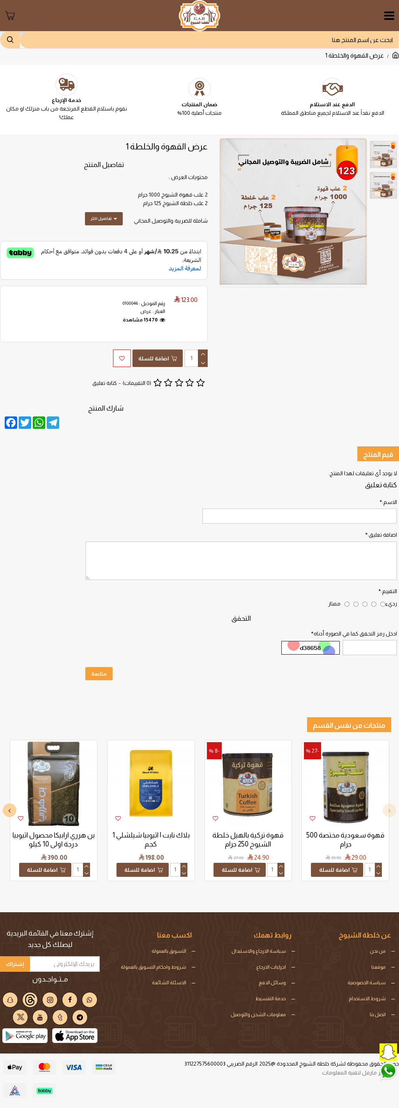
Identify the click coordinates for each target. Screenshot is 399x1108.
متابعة (99, 674)
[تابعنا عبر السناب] (370, 1051)
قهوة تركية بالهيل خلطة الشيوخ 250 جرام (248, 839)
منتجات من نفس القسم (349, 725)
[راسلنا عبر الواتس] (370, 1071)
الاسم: (389, 502)
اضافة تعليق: (382, 535)
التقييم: (389, 591)
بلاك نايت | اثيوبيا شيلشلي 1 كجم (151, 839)
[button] (389, 810)
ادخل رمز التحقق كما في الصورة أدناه (355, 633)
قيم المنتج (378, 454)
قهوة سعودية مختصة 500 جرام (345, 839)
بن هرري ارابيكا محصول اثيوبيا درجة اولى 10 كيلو (53, 839)
